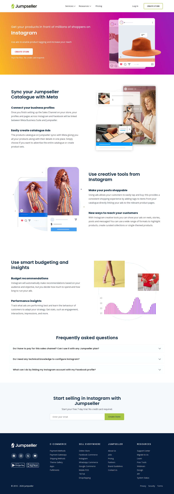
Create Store (153, 6)
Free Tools (141, 462)
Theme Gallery (56, 462)
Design (140, 470)
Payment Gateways (58, 454)
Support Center (143, 450)
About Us (112, 450)
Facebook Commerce (88, 454)
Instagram (83, 458)
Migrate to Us (142, 454)
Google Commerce (87, 466)
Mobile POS (84, 470)
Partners (111, 462)
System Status (143, 477)
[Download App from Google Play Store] (18, 465)
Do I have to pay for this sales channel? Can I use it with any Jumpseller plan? (56, 348)
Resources (84, 6)
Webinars (141, 466)
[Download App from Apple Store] (33, 465)
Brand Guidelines (115, 466)
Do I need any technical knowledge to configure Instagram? (46, 359)
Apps (52, 466)
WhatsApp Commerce (88, 462)
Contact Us (112, 470)
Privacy (143, 486)
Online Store (84, 450)
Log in (135, 6)
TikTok (82, 474)
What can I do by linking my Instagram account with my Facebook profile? (54, 369)
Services (69, 6)
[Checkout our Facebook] (14, 456)
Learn (139, 458)
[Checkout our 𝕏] (28, 456)
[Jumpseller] (24, 445)
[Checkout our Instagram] (21, 456)
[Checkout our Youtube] (35, 456)
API (138, 474)
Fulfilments (54, 470)
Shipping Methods (57, 458)
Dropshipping (85, 477)
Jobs (110, 454)
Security (151, 486)
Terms (160, 486)
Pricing (99, 6)
